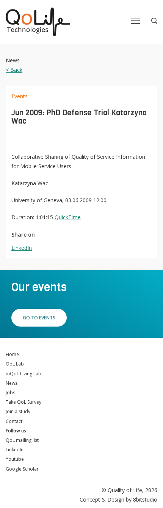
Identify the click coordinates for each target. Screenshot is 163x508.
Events (19, 96)
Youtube (15, 459)
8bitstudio (145, 499)
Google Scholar (22, 469)
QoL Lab (15, 364)
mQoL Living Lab (23, 373)
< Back (14, 69)
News (11, 383)
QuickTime (68, 217)
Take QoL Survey (23, 402)
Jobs (10, 392)
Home (12, 354)
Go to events (39, 317)
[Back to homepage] (38, 22)
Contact (14, 421)
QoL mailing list (22, 440)
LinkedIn (21, 247)
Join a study (18, 411)
